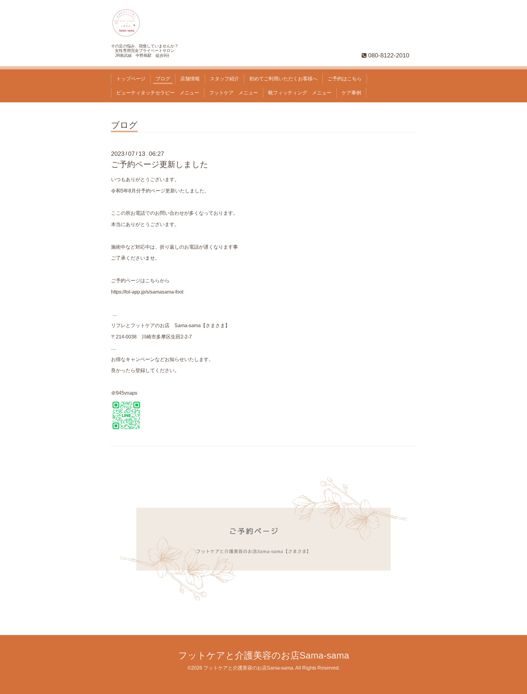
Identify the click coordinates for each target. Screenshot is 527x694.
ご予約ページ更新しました (159, 164)
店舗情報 (190, 78)
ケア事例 (351, 92)
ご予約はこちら (345, 78)
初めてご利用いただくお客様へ (283, 78)
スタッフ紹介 (224, 78)
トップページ (130, 78)
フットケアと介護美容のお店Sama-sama (263, 655)
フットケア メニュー (233, 92)
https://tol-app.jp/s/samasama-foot (147, 291)
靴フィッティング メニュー (300, 92)
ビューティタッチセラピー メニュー (157, 92)
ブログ (163, 78)
